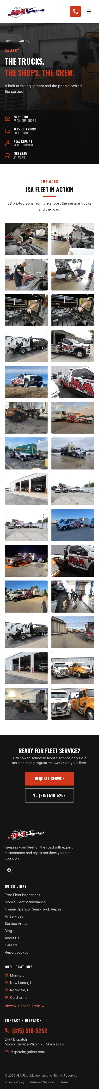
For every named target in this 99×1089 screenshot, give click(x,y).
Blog (8, 931)
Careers (11, 945)
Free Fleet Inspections (22, 895)
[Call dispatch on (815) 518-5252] (75, 11)
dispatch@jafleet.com (28, 1052)
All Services (14, 916)
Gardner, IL (18, 997)
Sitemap (64, 1082)
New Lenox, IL (21, 983)
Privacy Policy (15, 1082)
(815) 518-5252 (52, 795)
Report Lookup (17, 952)
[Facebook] (9, 870)
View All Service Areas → (25, 1006)
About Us (12, 938)
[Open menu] (89, 11)
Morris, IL (17, 975)
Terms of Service (41, 1082)
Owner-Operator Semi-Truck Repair (33, 909)
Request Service (49, 779)
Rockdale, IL (20, 990)
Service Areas (16, 923)
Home (9, 41)
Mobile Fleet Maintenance (25, 902)
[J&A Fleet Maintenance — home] (26, 11)
